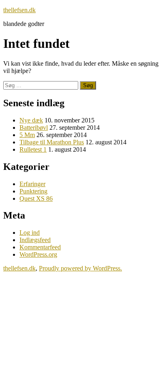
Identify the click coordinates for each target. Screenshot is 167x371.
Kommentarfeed (40, 247)
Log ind (29, 232)
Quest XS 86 (36, 198)
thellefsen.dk (19, 9)
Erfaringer (32, 183)
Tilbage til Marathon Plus (51, 142)
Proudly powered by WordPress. (80, 268)
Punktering (33, 191)
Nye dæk (31, 120)
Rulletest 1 (33, 149)
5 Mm (27, 134)
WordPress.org (38, 254)
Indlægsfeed (35, 239)
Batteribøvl (33, 127)
